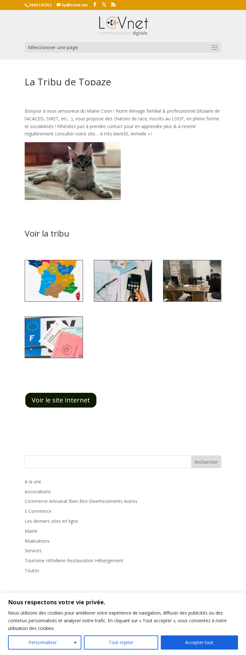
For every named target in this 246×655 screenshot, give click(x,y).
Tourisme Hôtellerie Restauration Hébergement (74, 560)
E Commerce (38, 511)
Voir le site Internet (61, 400)
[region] (123, 623)
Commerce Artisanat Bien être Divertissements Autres (81, 501)
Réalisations (37, 541)
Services (33, 550)
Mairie (31, 531)
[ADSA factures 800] (123, 301)
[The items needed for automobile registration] (54, 358)
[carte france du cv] (54, 301)
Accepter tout (199, 642)
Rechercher (206, 462)
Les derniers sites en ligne (51, 521)
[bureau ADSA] (192, 301)
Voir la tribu (47, 233)
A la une (33, 481)
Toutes (32, 570)
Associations (38, 491)
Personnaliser (43, 642)
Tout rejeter (121, 642)
